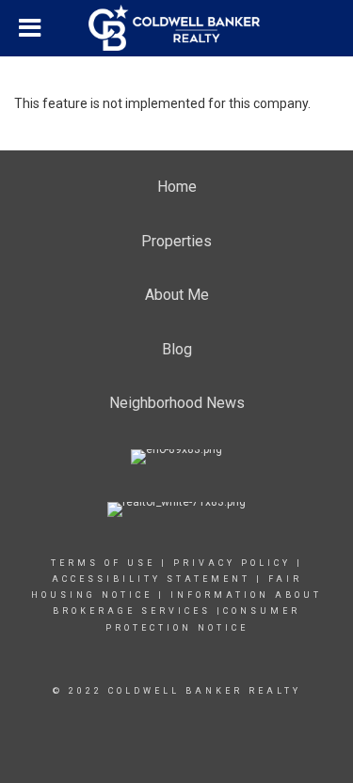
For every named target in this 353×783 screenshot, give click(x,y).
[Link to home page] (177, 28)
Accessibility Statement (151, 579)
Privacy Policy (232, 563)
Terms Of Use (103, 563)
